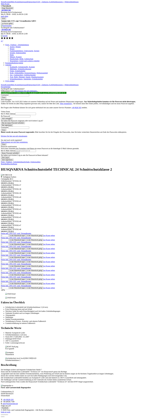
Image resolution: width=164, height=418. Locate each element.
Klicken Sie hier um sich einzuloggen (14, 136)
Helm (12, 55)
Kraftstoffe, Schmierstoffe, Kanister (22, 67)
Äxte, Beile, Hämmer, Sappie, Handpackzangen (27, 77)
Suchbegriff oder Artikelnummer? (13, 28)
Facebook (5, 408)
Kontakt (8, 2)
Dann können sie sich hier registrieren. (14, 142)
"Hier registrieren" (65, 104)
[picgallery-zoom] (7, 414)
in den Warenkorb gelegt (34, 235)
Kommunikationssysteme (14, 63)
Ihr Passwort (5, 116)
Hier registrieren (7, 125)
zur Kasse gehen (7, 23)
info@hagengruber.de (10, 404)
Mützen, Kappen (16, 57)
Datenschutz (31, 2)
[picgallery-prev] (2, 416)
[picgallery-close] (2, 414)
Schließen (4, 93)
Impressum (23, 2)
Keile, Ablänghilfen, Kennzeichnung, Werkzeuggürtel (29, 73)
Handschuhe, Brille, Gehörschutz (21, 59)
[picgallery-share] (3, 414)
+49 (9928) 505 (8, 400)
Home (3, 2)
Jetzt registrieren (7, 160)
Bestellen (4, 164)
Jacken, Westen (15, 47)
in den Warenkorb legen (17, 235)
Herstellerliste (5, 87)
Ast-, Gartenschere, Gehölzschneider (23, 75)
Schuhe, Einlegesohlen (18, 53)
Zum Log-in (5, 157)
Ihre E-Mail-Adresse (8, 114)
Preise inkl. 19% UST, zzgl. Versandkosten (16, 233)
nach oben (4, 16)
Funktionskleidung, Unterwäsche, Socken (24, 51)
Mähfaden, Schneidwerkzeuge (20, 69)
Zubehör (8, 65)
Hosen (12, 49)
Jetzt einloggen (7, 118)
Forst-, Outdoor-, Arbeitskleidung (17, 45)
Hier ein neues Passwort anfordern (13, 123)
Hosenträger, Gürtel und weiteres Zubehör (24, 61)
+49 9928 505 (76, 108)
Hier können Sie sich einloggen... (26, 91)
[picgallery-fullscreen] (5, 414)
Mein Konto (15, 2)
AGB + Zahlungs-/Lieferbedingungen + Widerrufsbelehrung (57, 2)
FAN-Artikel (9, 81)
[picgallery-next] (3, 416)
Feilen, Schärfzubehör (17, 71)
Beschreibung (12, 164)
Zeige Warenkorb (7, 8)
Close (3, 97)
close (3, 18)
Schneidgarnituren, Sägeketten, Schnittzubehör (26, 79)
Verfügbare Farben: (9, 177)
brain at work (5, 412)
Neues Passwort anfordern (10, 153)
